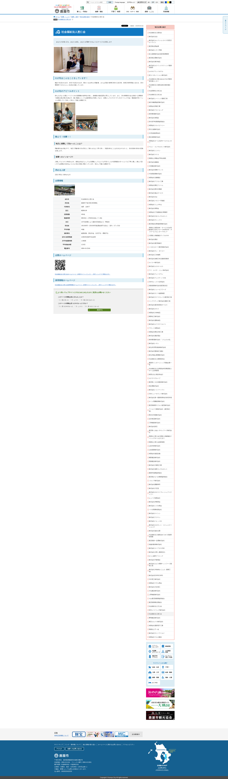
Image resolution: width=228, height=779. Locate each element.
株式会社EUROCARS (156, 575)
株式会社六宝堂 (154, 488)
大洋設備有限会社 (154, 133)
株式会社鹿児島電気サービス (158, 305)
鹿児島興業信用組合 (155, 602)
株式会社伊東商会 (154, 502)
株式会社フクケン (154, 517)
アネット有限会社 (154, 328)
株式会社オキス (154, 309)
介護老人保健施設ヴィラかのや (159, 235)
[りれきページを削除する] (72, 19)
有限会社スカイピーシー (157, 125)
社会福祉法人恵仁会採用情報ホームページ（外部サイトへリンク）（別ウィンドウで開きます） (85, 285)
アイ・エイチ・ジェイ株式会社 (159, 270)
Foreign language (120, 2)
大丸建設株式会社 (154, 591)
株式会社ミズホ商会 (155, 506)
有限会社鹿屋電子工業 (156, 625)
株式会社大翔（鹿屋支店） (157, 552)
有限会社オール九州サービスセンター (160, 142)
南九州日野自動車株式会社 (157, 347)
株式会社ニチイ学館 (155, 50)
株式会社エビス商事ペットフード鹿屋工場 (160, 564)
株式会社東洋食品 (154, 61)
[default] (173, 2)
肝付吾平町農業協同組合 (157, 121)
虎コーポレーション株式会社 (158, 75)
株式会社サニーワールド (157, 633)
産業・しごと (65, 17)
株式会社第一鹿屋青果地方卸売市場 (160, 397)
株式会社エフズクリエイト (157, 324)
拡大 (157, 2)
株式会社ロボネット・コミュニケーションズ (160, 526)
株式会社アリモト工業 (156, 181)
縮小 (149, 2)
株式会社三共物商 (154, 255)
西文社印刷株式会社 (155, 415)
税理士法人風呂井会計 (156, 374)
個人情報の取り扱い (89, 744)
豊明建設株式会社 (154, 618)
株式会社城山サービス (156, 193)
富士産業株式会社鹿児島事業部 (159, 54)
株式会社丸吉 (153, 36)
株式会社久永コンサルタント (158, 216)
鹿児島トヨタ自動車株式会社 (158, 382)
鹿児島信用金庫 (154, 46)
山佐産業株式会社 (154, 450)
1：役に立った (64, 300)
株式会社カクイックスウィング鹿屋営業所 (160, 66)
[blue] (166, 2)
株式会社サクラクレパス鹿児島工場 (160, 297)
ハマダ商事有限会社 (155, 509)
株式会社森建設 (154, 162)
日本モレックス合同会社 (157, 282)
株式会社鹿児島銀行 (155, 243)
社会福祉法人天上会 (155, 606)
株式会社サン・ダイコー (157, 251)
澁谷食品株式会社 (154, 419)
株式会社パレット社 (155, 521)
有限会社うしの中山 (155, 204)
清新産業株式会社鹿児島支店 (158, 285)
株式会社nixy (153, 197)
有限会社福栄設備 (154, 453)
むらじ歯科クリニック (156, 556)
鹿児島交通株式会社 (155, 58)
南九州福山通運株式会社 (157, 355)
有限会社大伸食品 (154, 312)
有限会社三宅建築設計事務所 (158, 212)
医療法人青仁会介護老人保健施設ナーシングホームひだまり (160, 437)
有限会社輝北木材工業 (156, 332)
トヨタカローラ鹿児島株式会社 (159, 247)
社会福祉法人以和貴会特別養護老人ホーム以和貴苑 (160, 369)
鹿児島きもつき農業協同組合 (158, 477)
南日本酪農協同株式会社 (157, 102)
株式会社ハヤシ (154, 343)
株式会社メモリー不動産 (157, 200)
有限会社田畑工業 (154, 106)
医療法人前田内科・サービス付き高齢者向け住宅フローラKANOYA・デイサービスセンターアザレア (160, 229)
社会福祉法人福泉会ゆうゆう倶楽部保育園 (160, 535)
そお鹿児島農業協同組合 (157, 598)
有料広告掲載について (61, 735)
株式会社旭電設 (154, 118)
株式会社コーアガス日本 (157, 548)
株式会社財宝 (153, 426)
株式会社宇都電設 (154, 560)
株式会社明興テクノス (156, 170)
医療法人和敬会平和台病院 (157, 158)
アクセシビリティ (128, 744)
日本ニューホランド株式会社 (158, 393)
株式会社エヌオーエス (156, 266)
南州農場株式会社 (154, 114)
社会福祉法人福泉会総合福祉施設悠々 (159, 86)
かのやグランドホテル (156, 71)
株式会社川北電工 (154, 587)
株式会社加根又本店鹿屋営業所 (159, 258)
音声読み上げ (131, 2)
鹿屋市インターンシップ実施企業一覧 (160, 363)
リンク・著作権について (73, 744)
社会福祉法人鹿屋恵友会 (157, 359)
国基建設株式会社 (154, 461)
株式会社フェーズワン (156, 274)
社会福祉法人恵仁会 (64, 19)
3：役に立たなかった (88, 300)
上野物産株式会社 (154, 594)
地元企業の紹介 (85, 17)
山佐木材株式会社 (154, 446)
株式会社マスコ (154, 154)
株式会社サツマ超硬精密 (157, 293)
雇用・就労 (74, 17)
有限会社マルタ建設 (155, 637)
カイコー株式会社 (154, 262)
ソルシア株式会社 (154, 480)
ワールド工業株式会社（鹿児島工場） (159, 410)
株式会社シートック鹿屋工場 (158, 98)
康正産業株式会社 (154, 137)
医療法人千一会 (154, 629)
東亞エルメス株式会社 (156, 621)
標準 (153, 2)
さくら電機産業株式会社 (157, 401)
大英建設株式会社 (154, 166)
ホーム (57, 17)
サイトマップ (58, 744)
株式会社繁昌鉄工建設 (156, 351)
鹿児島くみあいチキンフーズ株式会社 (160, 431)
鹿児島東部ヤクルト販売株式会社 (159, 405)
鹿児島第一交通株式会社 (157, 540)
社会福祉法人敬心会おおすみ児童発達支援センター (160, 80)
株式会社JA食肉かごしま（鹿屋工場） (160, 570)
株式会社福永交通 (154, 531)
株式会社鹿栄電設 (154, 335)
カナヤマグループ (154, 378)
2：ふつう (75, 300)
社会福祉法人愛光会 (155, 32)
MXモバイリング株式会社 (157, 610)
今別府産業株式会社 (155, 173)
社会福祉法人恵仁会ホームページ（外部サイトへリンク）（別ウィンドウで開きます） (82, 274)
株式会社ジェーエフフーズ (157, 289)
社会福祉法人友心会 (155, 94)
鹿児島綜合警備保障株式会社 (158, 224)
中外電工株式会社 (154, 579)
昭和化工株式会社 (154, 316)
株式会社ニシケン (154, 150)
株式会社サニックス (155, 220)
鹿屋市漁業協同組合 (155, 473)
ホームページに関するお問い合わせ (109, 744)
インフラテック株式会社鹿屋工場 (159, 301)
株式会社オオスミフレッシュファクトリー (160, 493)
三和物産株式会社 (154, 422)
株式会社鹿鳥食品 (154, 320)
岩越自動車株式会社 (155, 544)
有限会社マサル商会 (155, 583)
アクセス (59, 749)
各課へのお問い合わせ (75, 749)
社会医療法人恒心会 (155, 91)
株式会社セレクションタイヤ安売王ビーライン (160, 41)
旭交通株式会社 (154, 386)
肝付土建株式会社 (154, 129)
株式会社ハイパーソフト (157, 390)
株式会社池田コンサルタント (158, 469)
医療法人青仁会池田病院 (157, 442)
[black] (170, 2)
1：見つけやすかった (66, 306)
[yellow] (168, 2)
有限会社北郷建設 (154, 177)
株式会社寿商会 (154, 208)
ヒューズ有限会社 (154, 498)
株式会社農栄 (153, 239)
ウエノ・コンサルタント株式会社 (159, 146)
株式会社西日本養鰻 (155, 189)
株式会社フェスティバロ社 (157, 278)
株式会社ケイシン (154, 513)
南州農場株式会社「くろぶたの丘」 (160, 339)
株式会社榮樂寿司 (154, 484)
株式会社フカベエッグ (156, 110)
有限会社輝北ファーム (156, 185)
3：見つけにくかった (92, 306)
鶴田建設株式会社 (154, 457)
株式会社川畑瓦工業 (155, 465)
